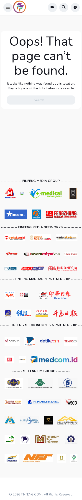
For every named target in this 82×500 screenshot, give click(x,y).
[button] (8, 7)
